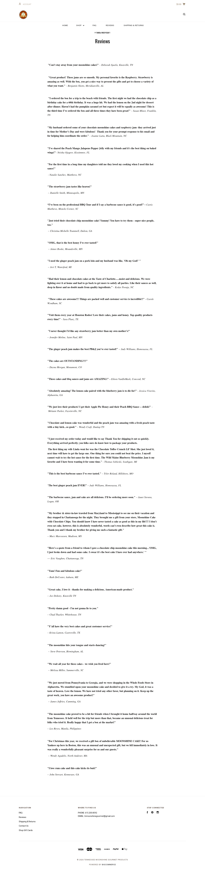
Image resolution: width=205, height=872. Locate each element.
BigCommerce (109, 865)
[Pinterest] (152, 813)
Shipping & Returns (134, 25)
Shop (79, 25)
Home (65, 25)
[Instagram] (158, 813)
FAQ (94, 25)
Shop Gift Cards (26, 830)
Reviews (110, 25)
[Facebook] (147, 813)
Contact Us (103, 33)
